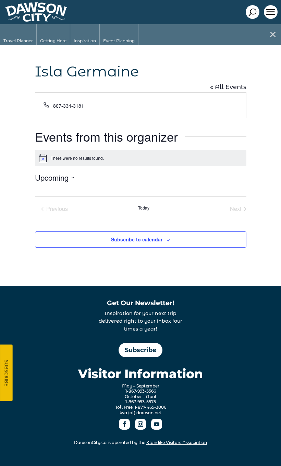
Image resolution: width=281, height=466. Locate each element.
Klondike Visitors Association (176, 442)
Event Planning (119, 40)
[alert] (140, 158)
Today (143, 208)
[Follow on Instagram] (140, 424)
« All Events (228, 87)
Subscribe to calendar (136, 239)
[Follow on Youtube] (156, 424)
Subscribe (140, 350)
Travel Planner (18, 40)
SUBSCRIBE (6, 373)
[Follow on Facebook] (124, 424)
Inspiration (85, 40)
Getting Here (53, 40)
